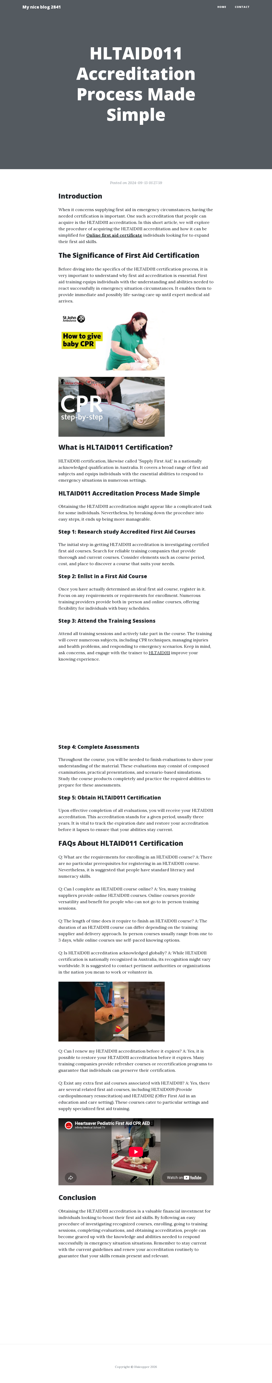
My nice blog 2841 (41, 7)
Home (221, 7)
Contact (242, 7)
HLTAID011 (159, 652)
